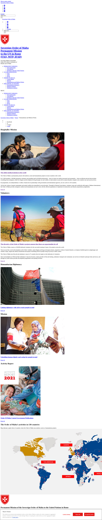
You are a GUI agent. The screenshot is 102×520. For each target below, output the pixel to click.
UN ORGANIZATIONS (10, 72)
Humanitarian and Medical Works (15, 82)
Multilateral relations (12, 88)
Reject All (78, 514)
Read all (3, 189)
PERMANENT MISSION (10, 66)
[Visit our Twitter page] (4, 7)
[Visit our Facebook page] (4, 5)
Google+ (9, 124)
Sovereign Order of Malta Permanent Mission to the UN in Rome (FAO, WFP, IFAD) (15, 52)
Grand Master (10, 79)
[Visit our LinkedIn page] (4, 11)
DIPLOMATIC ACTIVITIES (11, 83)
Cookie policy (15, 517)
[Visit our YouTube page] (4, 8)
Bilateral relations (11, 86)
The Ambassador (11, 67)
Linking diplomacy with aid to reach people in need (17, 307)
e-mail (8, 126)
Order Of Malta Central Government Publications (17, 418)
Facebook (9, 122)
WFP (8, 75)
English (2, 14)
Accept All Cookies (89, 514)
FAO (8, 73)
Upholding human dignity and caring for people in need (19, 357)
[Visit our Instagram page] (4, 10)
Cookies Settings (66, 514)
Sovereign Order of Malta (7, 2)
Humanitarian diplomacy (13, 85)
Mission (9, 80)
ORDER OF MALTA (9, 77)
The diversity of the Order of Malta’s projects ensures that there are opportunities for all (29, 244)
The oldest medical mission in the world (13, 172)
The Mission (10, 69)
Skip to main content (6, 1)
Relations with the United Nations (15, 70)
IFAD (8, 76)
